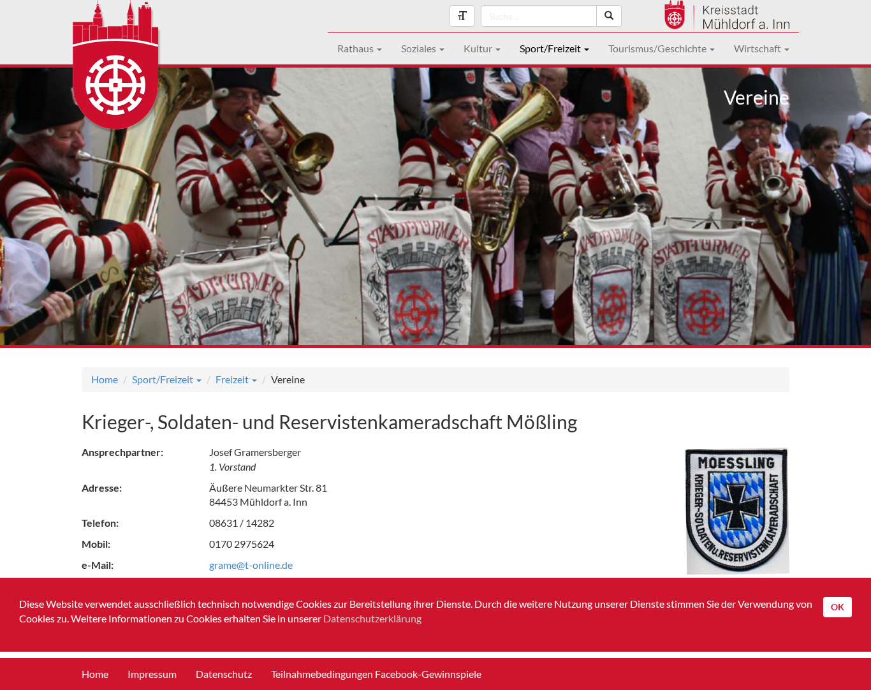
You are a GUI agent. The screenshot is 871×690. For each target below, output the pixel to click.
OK (837, 606)
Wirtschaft (758, 48)
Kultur (479, 48)
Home (104, 379)
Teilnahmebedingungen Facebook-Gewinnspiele (376, 674)
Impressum (152, 674)
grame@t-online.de (251, 565)
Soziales (419, 48)
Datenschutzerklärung (372, 618)
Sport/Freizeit (551, 48)
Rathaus (356, 48)
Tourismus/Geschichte (658, 48)
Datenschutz (224, 674)
